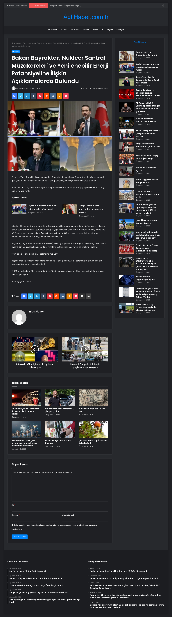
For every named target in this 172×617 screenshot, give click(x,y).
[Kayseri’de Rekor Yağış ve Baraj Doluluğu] (126, 159)
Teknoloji (98, 30)
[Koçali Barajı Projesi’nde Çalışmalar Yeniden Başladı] (126, 134)
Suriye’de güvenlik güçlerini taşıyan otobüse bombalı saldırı (148, 93)
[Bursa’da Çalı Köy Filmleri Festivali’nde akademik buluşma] (126, 308)
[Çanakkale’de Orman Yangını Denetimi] (126, 224)
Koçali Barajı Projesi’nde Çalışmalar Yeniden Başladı (148, 133)
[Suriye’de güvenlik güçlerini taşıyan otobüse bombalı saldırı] (126, 94)
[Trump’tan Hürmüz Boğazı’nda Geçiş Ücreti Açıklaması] (126, 81)
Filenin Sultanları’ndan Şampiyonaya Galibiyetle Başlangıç (147, 248)
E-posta (16, 515)
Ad (13, 505)
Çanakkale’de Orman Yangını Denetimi (146, 221)
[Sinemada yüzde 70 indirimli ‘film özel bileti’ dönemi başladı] (26, 397)
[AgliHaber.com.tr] (86, 17)
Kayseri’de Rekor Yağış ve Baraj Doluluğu (147, 157)
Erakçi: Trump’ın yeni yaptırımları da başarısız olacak (91, 209)
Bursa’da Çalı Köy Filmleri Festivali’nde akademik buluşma (146, 307)
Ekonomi (75, 30)
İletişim (120, 30)
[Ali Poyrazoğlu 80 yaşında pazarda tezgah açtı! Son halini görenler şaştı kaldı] (126, 107)
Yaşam (110, 30)
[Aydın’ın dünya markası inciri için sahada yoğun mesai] (19, 209)
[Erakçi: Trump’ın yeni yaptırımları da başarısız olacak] (69, 209)
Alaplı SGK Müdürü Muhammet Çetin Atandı (148, 145)
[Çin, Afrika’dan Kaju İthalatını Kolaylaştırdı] (93, 429)
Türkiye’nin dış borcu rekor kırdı (92, 410)
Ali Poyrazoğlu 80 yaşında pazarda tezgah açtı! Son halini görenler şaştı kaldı (148, 107)
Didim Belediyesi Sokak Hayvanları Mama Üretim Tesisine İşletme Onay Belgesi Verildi (148, 292)
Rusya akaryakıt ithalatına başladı (58, 441)
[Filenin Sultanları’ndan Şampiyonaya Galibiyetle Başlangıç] (126, 249)
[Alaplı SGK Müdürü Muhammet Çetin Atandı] (126, 147)
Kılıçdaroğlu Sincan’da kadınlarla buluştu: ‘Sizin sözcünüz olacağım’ (148, 235)
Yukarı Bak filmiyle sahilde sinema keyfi (146, 120)
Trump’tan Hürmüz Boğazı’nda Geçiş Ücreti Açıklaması (71, 6)
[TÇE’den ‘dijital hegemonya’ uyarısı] (126, 280)
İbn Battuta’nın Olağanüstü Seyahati (146, 53)
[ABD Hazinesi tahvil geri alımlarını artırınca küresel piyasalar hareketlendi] (26, 429)
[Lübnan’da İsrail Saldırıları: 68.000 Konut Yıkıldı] (126, 195)
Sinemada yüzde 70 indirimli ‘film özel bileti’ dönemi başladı (25, 411)
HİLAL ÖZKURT (22, 89)
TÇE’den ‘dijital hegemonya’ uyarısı (145, 278)
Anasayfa (52, 30)
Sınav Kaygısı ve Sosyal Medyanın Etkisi (147, 181)
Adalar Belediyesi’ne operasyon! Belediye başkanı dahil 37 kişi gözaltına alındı (146, 208)
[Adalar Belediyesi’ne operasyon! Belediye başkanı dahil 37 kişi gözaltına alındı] (126, 208)
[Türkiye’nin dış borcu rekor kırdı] (93, 397)
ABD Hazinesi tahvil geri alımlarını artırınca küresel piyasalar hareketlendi (24, 443)
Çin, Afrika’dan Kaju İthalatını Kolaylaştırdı (93, 441)
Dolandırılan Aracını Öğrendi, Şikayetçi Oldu (59, 410)
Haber (64, 30)
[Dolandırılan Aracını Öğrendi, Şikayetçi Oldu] (60, 397)
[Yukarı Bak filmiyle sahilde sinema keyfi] (126, 122)
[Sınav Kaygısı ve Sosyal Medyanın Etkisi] (126, 183)
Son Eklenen (140, 42)
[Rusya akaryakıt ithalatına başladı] (60, 429)
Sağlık (86, 30)
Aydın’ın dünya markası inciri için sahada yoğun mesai (147, 67)
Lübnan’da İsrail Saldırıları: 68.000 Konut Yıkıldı (148, 194)
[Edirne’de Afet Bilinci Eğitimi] (126, 171)
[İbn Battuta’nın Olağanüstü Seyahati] (126, 56)
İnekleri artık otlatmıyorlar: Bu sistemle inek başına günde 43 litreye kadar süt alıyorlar (147, 264)
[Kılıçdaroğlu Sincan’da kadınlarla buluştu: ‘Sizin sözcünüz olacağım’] (126, 236)
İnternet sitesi (68, 515)
